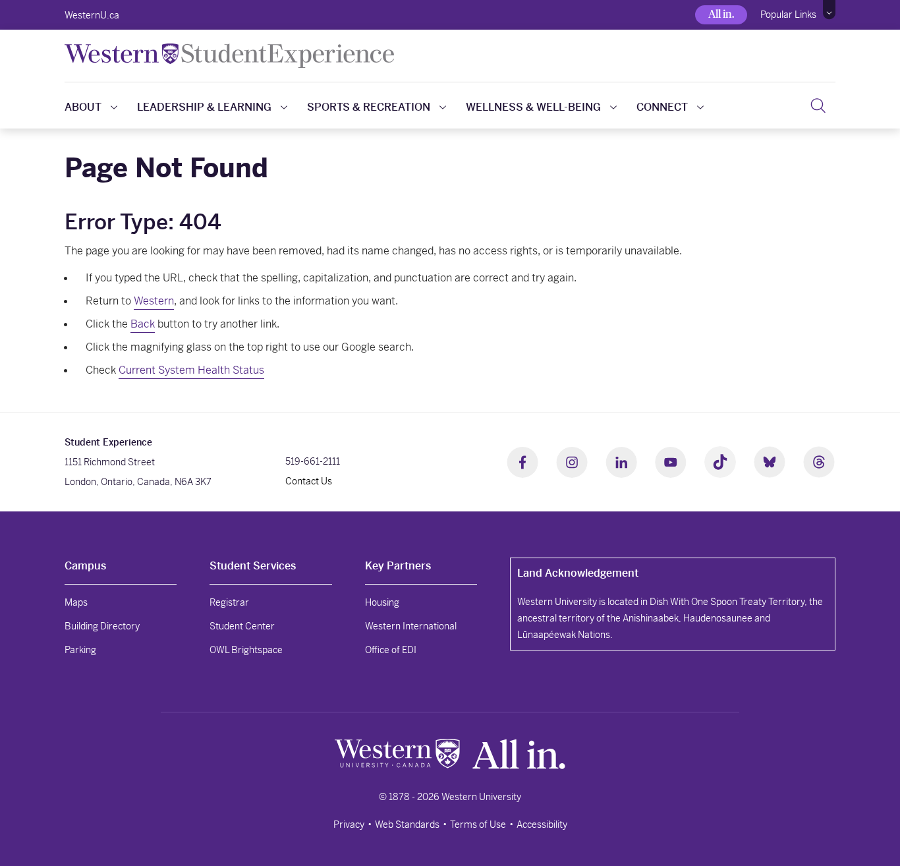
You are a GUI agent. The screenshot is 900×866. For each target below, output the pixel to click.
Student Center (242, 626)
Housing (382, 602)
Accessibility (542, 824)
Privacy (348, 824)
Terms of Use (478, 824)
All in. (721, 14)
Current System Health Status (191, 370)
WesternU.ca (92, 15)
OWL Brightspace (246, 650)
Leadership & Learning (204, 107)
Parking (80, 650)
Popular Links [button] (788, 14)
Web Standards (407, 824)
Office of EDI (390, 650)
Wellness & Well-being (533, 107)
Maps (76, 602)
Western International (411, 626)
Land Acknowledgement (577, 573)
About (83, 107)
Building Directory (102, 626)
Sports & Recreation (368, 107)
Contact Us (308, 481)
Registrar (229, 602)
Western (154, 301)
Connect (662, 107)
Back (142, 324)
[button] (829, 10)
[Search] (818, 105)
